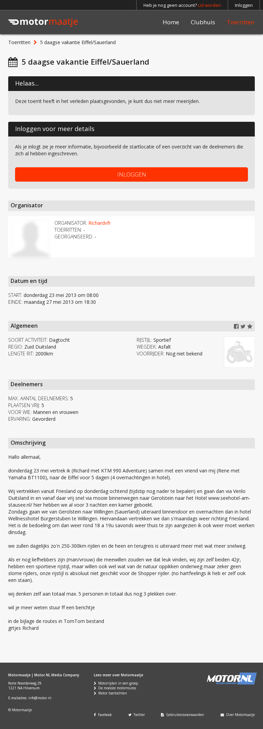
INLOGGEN (131, 174)
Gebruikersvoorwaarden (184, 714)
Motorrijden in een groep (117, 683)
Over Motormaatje (239, 714)
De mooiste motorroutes (116, 688)
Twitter (138, 714)
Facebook (104, 714)
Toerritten (240, 22)
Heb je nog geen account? (182, 5)
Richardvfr (99, 223)
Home (171, 22)
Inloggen (244, 5)
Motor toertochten (111, 693)
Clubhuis (203, 22)
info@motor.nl (39, 697)
